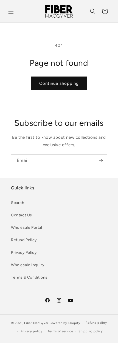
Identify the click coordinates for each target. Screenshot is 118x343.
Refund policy (96, 323)
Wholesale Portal (26, 227)
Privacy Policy (23, 252)
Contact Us (21, 215)
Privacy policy (32, 331)
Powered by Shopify (64, 323)
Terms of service (60, 331)
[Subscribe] (101, 160)
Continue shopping (59, 83)
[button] (11, 11)
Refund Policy (24, 240)
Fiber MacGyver (36, 323)
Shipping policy (90, 331)
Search (17, 202)
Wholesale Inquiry (27, 265)
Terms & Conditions (29, 277)
